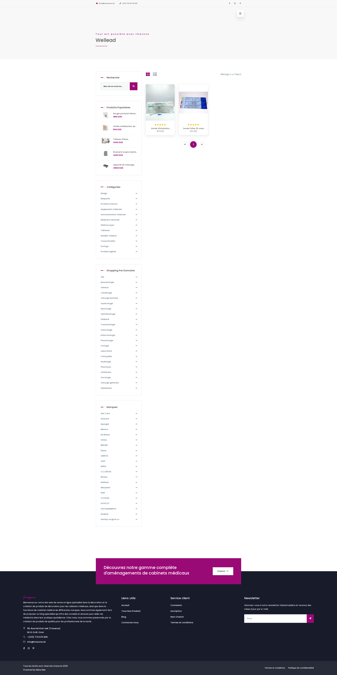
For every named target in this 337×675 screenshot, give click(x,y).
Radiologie (106, 361)
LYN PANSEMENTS (108, 508)
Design (104, 193)
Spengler (105, 424)
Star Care (105, 413)
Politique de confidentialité (301, 668)
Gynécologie (107, 303)
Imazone (105, 418)
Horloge (104, 246)
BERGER (104, 445)
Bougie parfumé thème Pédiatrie (124, 114)
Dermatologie (107, 282)
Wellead (105, 482)
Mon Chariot (177, 616)
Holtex (104, 440)
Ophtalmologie (108, 314)
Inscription (176, 611)
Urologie (105, 345)
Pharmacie (106, 367)
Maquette (105, 198)
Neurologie (106, 308)
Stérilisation (106, 388)
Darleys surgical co (110, 519)
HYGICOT (105, 503)
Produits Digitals (108, 251)
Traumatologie (108, 324)
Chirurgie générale (110, 382)
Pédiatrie (105, 319)
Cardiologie (106, 292)
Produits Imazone (109, 204)
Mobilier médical (109, 235)
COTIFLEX (105, 498)
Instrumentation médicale (113, 214)
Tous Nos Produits (131, 611)
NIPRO (103, 466)
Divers (103, 450)
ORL (102, 277)
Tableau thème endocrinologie (120, 140)
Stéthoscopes (107, 225)
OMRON (104, 456)
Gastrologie (106, 330)
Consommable (108, 241)
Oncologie (106, 377)
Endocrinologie (108, 335)
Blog (123, 616)
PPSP (103, 493)
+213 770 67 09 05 (129, 3)
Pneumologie (107, 340)
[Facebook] (229, 3)
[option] (168, 29)
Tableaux (105, 230)
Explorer (221, 571)
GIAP (103, 461)
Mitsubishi (105, 487)
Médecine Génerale (110, 220)
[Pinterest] (240, 3)
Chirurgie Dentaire (109, 298)
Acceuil (125, 605)
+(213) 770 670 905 (37, 637)
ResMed (104, 514)
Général (104, 287)
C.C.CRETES (106, 471)
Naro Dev (41, 669)
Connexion (176, 605)
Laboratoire (106, 351)
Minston (104, 429)
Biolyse (104, 477)
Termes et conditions (181, 622)
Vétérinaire (106, 372)
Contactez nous (130, 622)
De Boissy (105, 434)
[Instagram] (235, 3)
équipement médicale (111, 209)
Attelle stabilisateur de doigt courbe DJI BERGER (125, 127)
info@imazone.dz (106, 3)
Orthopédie (106, 356)
